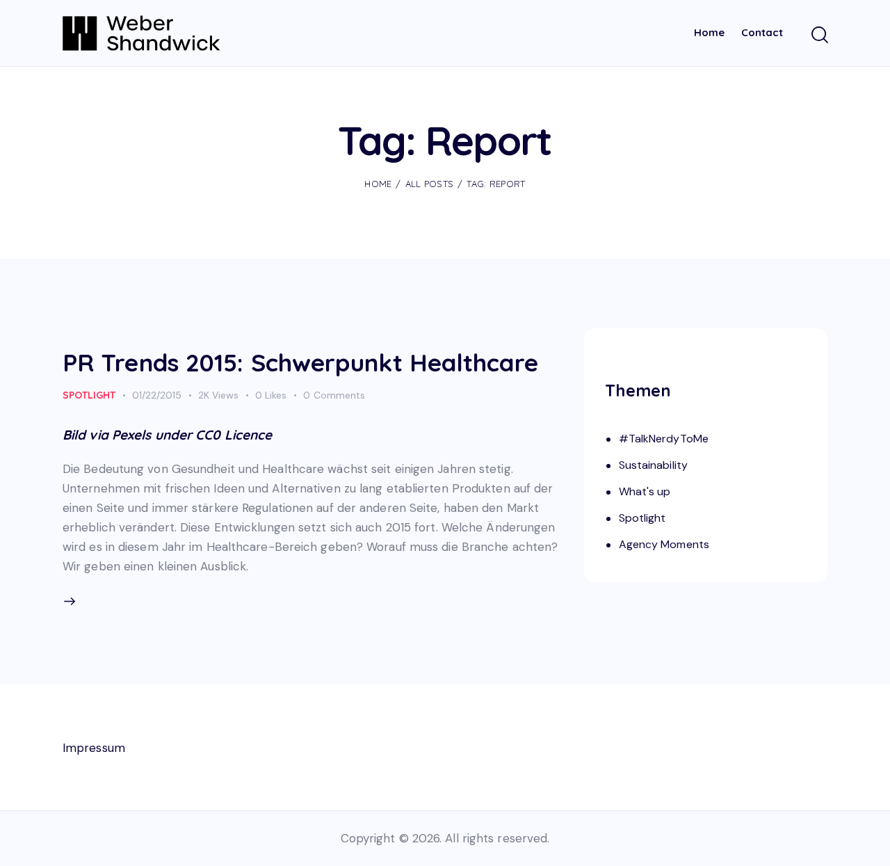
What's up (645, 491)
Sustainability (653, 465)
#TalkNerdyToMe (664, 438)
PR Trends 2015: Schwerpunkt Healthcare (300, 362)
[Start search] (818, 35)
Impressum (94, 747)
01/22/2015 (156, 395)
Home (377, 183)
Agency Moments (664, 544)
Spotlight (89, 395)
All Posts (429, 183)
